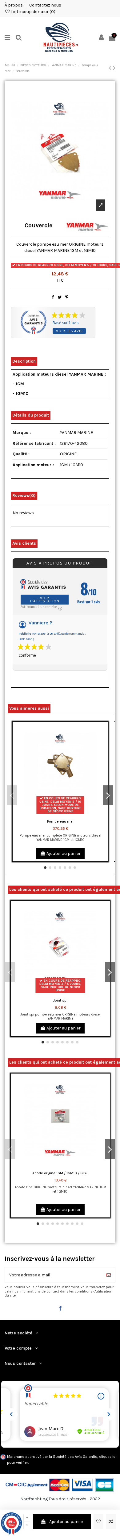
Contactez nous (45, 5)
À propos (14, 5)
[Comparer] (103, 742)
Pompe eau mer (60, 821)
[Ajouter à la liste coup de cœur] (98, 1521)
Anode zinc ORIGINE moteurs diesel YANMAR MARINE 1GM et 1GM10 (60, 1189)
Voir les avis (69, 330)
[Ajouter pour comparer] (111, 1521)
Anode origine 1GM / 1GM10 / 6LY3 (60, 1173)
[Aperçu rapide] (103, 752)
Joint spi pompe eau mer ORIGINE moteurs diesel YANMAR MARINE (60, 1016)
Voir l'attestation (44, 599)
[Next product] (114, 68)
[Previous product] (111, 68)
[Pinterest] (66, 297)
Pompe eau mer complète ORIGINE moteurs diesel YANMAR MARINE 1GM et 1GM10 (60, 837)
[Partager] (53, 297)
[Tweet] (60, 297)
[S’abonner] (108, 1275)
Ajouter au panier (66, 1521)
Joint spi (60, 1000)
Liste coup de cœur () (32, 11)
